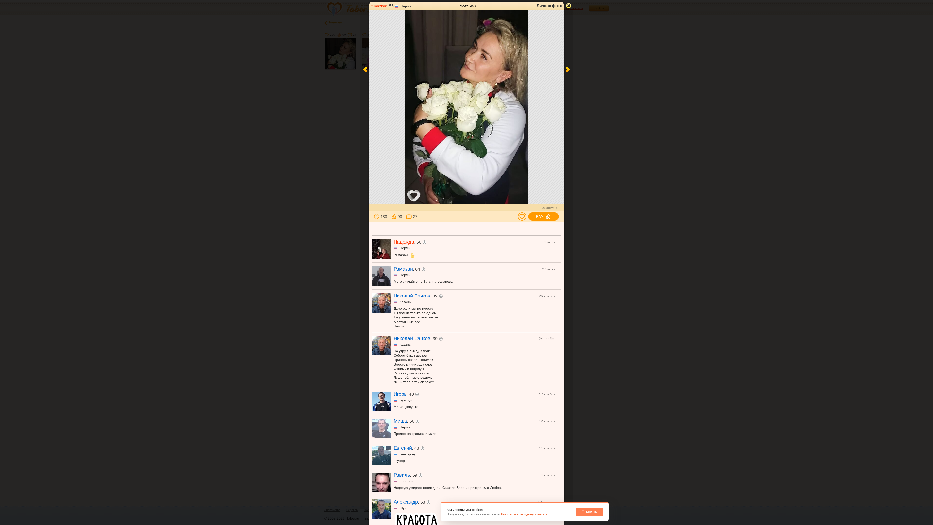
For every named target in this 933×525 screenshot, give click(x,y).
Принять (589, 512)
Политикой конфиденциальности (524, 514)
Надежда (379, 6)
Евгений (403, 448)
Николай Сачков (412, 295)
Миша (400, 421)
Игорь (400, 394)
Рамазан (403, 268)
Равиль (402, 474)
